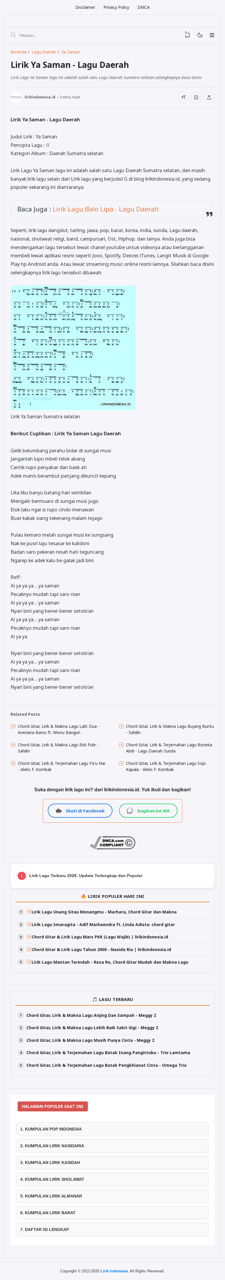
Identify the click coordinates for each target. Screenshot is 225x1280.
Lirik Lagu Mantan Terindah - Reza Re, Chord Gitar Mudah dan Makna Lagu (110, 962)
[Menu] (212, 35)
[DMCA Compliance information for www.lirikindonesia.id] (112, 848)
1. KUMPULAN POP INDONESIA (51, 1129)
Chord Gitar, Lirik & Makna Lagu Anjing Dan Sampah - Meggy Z (91, 1015)
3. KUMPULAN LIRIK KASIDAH (50, 1162)
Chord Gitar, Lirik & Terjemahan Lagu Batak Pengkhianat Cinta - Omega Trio (106, 1065)
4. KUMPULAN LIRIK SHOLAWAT (52, 1179)
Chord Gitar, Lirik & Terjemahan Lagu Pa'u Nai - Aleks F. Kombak (61, 766)
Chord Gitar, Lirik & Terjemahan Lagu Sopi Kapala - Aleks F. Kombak (166, 766)
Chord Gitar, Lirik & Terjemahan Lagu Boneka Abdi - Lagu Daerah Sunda (169, 748)
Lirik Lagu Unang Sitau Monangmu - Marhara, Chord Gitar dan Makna (104, 912)
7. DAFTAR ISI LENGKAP (44, 1229)
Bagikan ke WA (153, 811)
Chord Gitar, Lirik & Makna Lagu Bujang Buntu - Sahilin (170, 729)
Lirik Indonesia (114, 1271)
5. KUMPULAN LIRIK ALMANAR (51, 1196)
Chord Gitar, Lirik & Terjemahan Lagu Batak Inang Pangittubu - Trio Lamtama (108, 1052)
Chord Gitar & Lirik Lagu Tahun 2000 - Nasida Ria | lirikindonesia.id (101, 949)
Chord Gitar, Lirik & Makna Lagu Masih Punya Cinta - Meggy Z (90, 1040)
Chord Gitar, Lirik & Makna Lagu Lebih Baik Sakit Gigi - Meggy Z (92, 1027)
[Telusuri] (13, 35)
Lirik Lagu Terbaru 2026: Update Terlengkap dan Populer (85, 875)
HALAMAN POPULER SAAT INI (52, 1106)
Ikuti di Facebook (85, 811)
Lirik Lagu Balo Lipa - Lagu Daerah (106, 209)
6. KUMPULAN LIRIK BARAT (48, 1212)
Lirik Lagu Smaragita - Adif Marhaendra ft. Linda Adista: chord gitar (103, 924)
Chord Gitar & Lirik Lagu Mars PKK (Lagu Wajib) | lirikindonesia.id (100, 937)
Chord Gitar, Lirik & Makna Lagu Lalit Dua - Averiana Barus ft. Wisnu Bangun (58, 729)
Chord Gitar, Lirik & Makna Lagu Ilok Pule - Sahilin (58, 748)
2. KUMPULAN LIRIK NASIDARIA (52, 1145)
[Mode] (199, 35)
